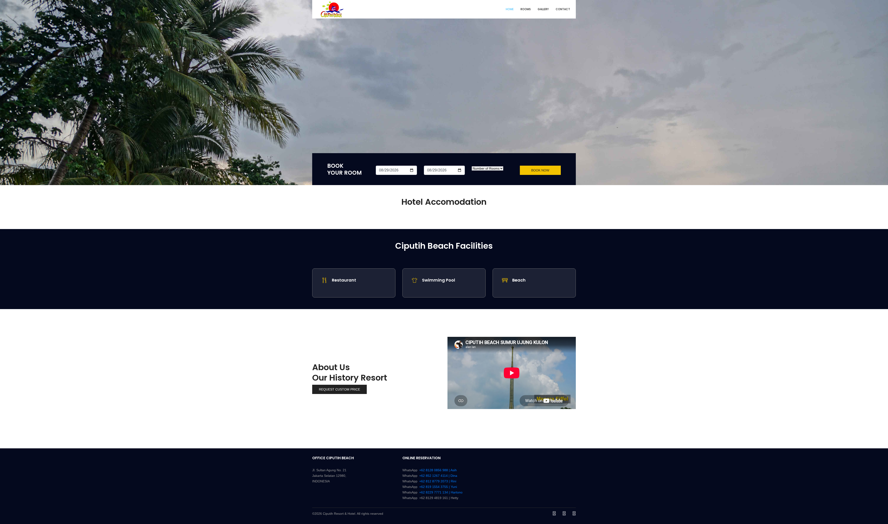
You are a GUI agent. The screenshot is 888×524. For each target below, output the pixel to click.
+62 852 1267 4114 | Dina (438, 475)
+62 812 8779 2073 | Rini (437, 481)
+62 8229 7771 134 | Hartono (440, 492)
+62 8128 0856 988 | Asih (438, 470)
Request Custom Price (339, 389)
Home (510, 9)
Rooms (526, 9)
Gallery (543, 9)
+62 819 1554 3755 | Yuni (438, 487)
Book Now (540, 170)
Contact (563, 9)
